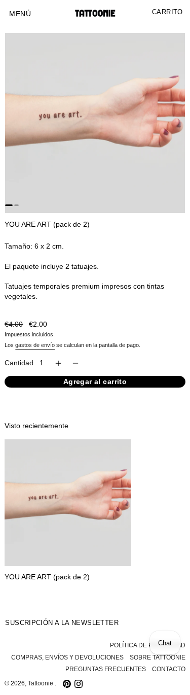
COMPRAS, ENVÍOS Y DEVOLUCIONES (67, 657)
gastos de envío (35, 345)
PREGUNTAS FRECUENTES (105, 669)
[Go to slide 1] (9, 205)
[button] (20, 14)
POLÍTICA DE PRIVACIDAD (147, 645)
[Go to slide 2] (16, 205)
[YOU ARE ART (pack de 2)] (68, 502)
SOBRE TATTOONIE (157, 657)
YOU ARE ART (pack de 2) (47, 577)
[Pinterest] (67, 684)
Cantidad (19, 363)
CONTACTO (168, 669)
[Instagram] (78, 684)
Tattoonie (41, 683)
